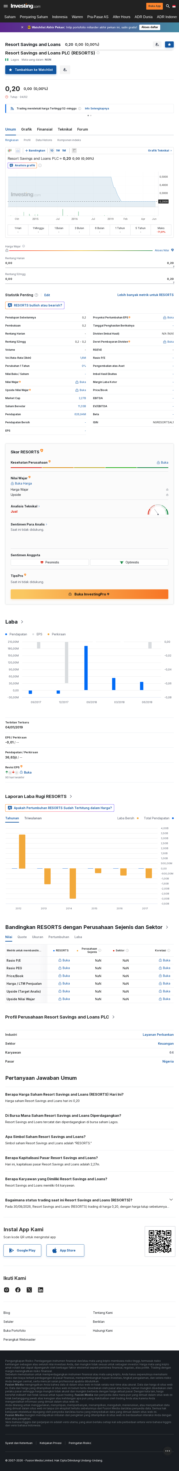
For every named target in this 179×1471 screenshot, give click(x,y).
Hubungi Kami (103, 1330)
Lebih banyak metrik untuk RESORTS (145, 295)
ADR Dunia (144, 17)
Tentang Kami (103, 1313)
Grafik (26, 129)
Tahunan (12, 818)
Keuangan (166, 1043)
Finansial (44, 129)
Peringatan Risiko (80, 1443)
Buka (66, 960)
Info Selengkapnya (97, 108)
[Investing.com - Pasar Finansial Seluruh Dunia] (25, 6)
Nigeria (168, 1061)
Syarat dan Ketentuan (19, 1443)
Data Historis (44, 140)
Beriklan (99, 1321)
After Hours (121, 17)
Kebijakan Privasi (51, 1443)
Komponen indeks (69, 140)
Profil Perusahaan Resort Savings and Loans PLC (57, 1017)
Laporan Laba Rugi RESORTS (36, 796)
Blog (6, 1313)
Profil (27, 140)
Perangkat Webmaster (19, 1339)
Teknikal (65, 129)
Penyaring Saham (34, 17)
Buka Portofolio (14, 1330)
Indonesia (59, 17)
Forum (82, 129)
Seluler (8, 1321)
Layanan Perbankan (158, 1034)
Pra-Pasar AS (97, 17)
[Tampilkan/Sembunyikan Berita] (74, 150)
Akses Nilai (162, 250)
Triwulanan (33, 818)
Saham (9, 17)
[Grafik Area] (17, 150)
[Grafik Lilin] (9, 150)
